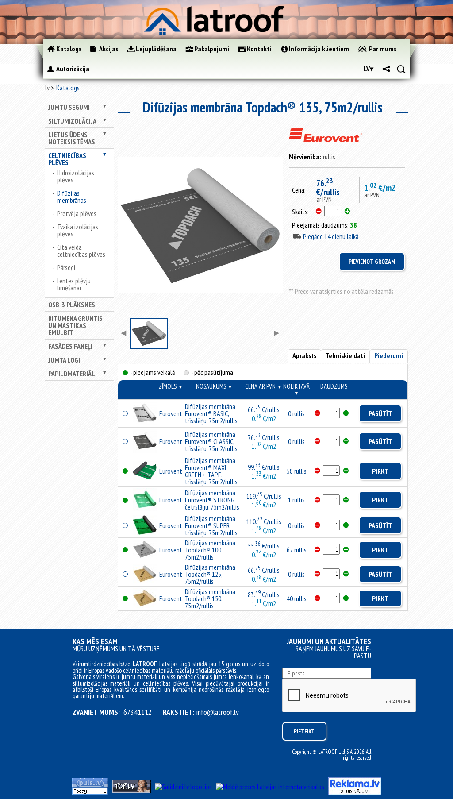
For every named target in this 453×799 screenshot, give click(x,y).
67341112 (137, 712)
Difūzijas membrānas (71, 197)
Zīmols (171, 386)
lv (47, 87)
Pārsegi (66, 267)
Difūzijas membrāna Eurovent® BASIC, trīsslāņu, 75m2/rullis (211, 413)
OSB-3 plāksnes (71, 304)
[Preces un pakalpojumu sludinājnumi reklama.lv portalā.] (354, 792)
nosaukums (214, 386)
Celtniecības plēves (67, 159)
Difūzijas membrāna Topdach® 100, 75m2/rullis (210, 549)
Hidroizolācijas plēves (75, 176)
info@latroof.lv (217, 712)
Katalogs (68, 87)
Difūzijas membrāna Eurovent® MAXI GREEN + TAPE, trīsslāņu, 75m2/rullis (211, 471)
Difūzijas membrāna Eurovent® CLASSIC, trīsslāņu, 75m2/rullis (211, 441)
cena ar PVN (263, 386)
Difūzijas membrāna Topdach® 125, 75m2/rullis (210, 574)
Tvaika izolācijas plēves (77, 230)
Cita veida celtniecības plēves (81, 251)
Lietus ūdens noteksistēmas (71, 138)
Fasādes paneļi (70, 346)
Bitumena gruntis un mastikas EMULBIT (75, 325)
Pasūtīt (380, 413)
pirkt (380, 471)
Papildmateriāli (72, 373)
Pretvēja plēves (76, 213)
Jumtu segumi (69, 107)
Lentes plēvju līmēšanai (74, 284)
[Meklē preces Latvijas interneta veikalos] (270, 786)
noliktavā (296, 389)
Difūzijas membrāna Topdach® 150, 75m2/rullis (210, 598)
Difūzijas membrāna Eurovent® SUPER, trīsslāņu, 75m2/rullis (211, 525)
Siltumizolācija (72, 120)
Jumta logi (64, 359)
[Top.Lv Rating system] (131, 790)
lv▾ (368, 68)
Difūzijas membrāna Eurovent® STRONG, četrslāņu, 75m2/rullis (212, 499)
